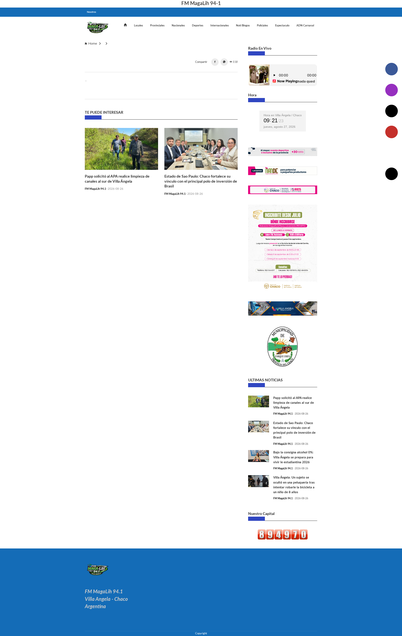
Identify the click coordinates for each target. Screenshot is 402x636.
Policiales (262, 25)
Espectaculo (282, 25)
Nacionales (178, 25)
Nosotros (91, 12)
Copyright (201, 633)
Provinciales (157, 25)
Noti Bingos (243, 25)
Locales (138, 25)
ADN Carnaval (305, 25)
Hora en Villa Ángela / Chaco (283, 115)
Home (92, 43)
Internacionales (219, 25)
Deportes (197, 25)
